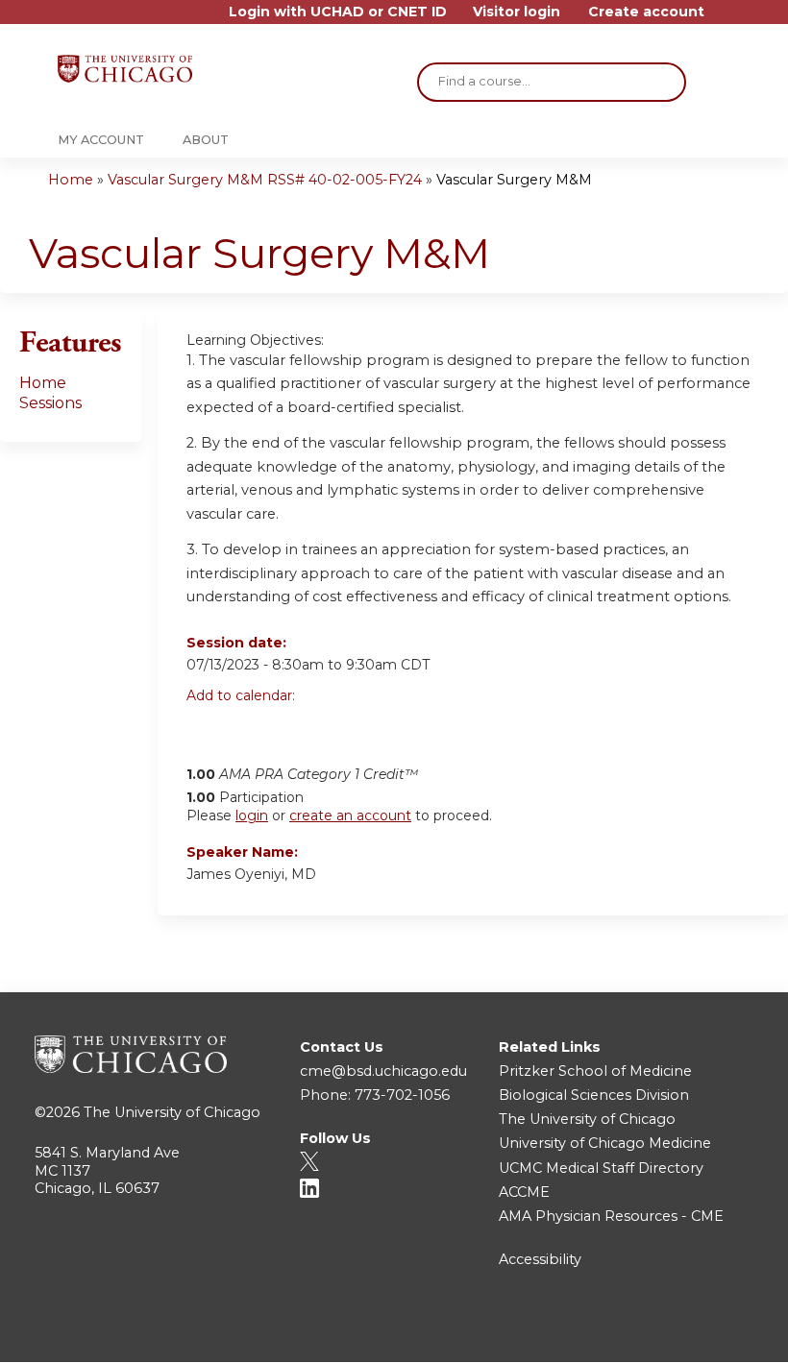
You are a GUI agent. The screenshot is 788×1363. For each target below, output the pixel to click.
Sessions (50, 403)
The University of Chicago (172, 1112)
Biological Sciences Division (594, 1095)
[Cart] (724, 19)
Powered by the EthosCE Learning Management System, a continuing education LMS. (691, 1331)
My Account (101, 140)
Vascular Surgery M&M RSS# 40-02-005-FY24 (265, 179)
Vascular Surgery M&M (514, 179)
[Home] (125, 68)
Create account (646, 12)
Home (70, 179)
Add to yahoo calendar (249, 728)
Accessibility (540, 1259)
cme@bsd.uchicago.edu (383, 1071)
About (206, 140)
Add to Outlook (338, 728)
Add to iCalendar (292, 727)
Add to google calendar (206, 728)
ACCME (524, 1192)
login (251, 815)
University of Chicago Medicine (605, 1143)
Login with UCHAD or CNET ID (338, 12)
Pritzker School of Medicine (595, 1071)
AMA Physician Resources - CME (611, 1216)
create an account (350, 815)
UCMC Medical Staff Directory (601, 1168)
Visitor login (516, 12)
